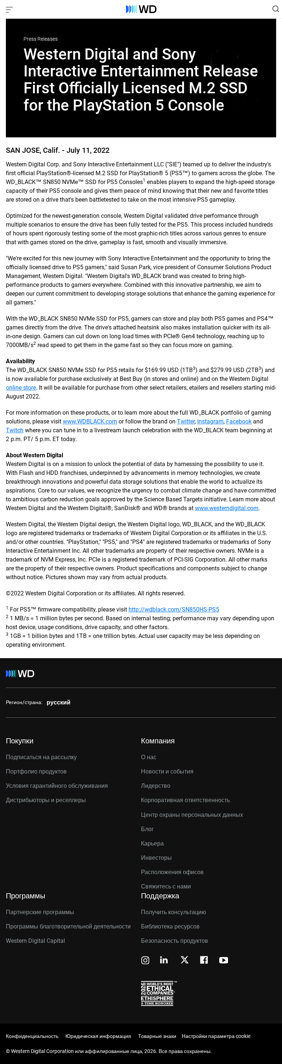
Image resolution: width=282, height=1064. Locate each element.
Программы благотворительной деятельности (68, 926)
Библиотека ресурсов (170, 926)
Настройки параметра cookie (216, 1036)
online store (21, 387)
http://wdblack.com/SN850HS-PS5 (174, 609)
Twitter (186, 421)
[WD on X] (184, 960)
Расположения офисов (172, 872)
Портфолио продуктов (36, 771)
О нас (148, 757)
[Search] (275, 9)
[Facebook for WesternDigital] (204, 961)
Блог (147, 829)
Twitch (15, 430)
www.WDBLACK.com (90, 421)
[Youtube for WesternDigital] (223, 961)
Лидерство (155, 785)
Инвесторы (156, 857)
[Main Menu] (10, 9)
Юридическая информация (98, 1036)
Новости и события (167, 771)
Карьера (152, 843)
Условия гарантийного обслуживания (57, 785)
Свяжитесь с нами (166, 886)
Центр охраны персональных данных (192, 814)
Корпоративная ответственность (185, 800)
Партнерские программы (40, 912)
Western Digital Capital (35, 940)
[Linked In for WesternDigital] (164, 961)
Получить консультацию (173, 912)
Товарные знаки (157, 1036)
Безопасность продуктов (174, 940)
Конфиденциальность (32, 1036)
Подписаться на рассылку (41, 757)
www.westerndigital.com (226, 508)
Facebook (239, 421)
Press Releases (41, 39)
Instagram (210, 421)
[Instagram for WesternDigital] (145, 961)
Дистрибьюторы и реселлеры (46, 800)
